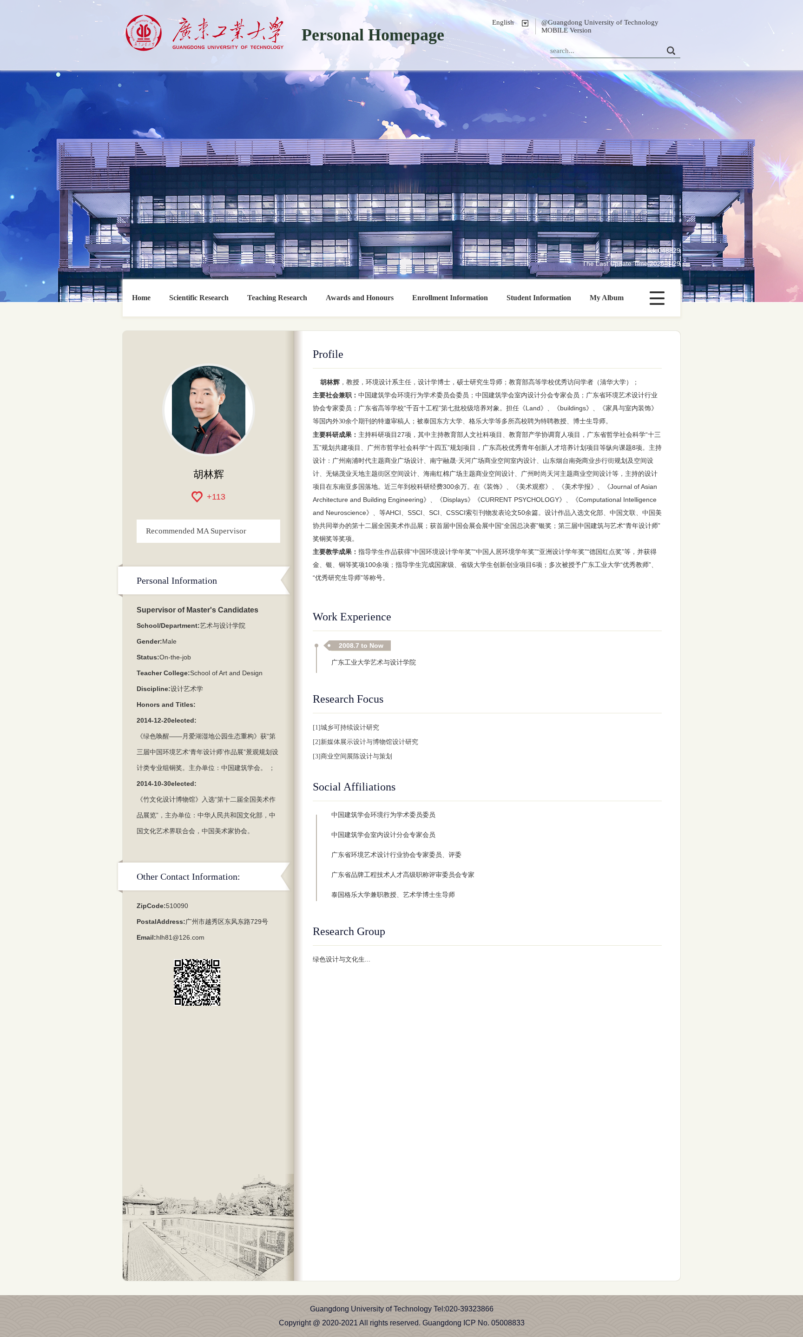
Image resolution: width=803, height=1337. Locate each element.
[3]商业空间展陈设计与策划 (352, 756)
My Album (607, 298)
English (503, 22)
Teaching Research (277, 298)
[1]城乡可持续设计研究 (346, 727)
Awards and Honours (360, 298)
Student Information (539, 298)
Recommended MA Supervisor (196, 531)
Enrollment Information (450, 298)
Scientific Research (199, 298)
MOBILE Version (566, 30)
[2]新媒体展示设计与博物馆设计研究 (365, 741)
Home (141, 298)
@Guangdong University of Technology (599, 22)
